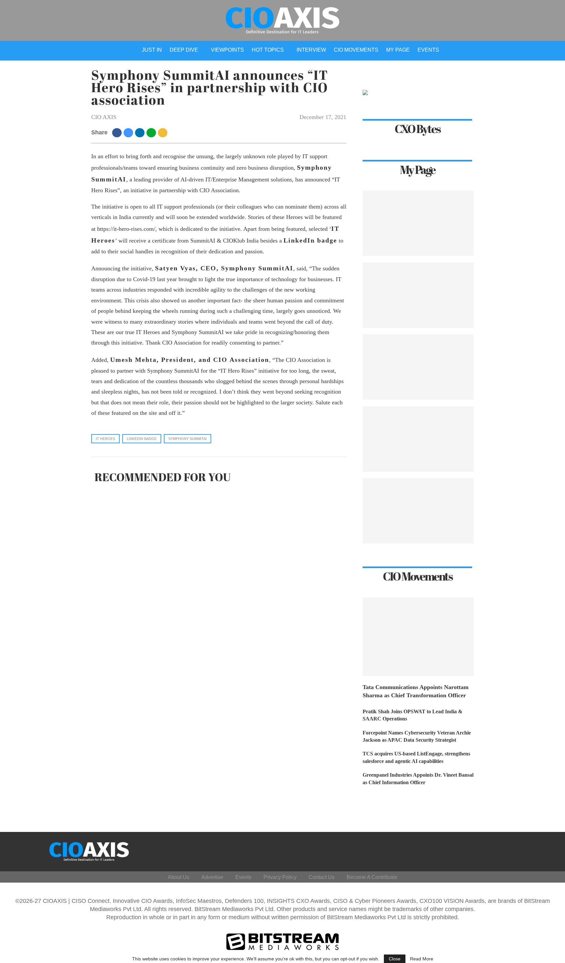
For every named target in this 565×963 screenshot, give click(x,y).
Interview (311, 50)
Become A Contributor (372, 877)
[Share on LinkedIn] (140, 132)
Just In (152, 50)
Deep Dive (184, 50)
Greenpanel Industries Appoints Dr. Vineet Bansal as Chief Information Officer (418, 778)
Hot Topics (268, 50)
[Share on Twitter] (129, 132)
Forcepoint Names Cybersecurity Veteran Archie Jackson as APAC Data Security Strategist (417, 736)
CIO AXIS (103, 117)
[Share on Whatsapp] (152, 132)
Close (395, 958)
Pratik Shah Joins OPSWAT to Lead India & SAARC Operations (412, 715)
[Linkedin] (514, 850)
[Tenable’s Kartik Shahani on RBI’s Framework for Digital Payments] (418, 511)
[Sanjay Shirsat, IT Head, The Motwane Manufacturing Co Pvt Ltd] (418, 295)
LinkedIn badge (142, 439)
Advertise (212, 877)
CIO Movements (356, 50)
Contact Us (321, 877)
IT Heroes (105, 439)
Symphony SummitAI (187, 439)
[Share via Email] (163, 132)
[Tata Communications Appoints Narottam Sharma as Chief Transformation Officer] (418, 637)
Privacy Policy (280, 877)
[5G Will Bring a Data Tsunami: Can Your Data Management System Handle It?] (418, 223)
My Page (398, 50)
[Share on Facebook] (118, 132)
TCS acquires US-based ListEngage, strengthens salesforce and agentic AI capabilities (416, 757)
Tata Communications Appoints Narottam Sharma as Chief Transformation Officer (416, 691)
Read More (421, 958)
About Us (178, 877)
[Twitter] (498, 850)
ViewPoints (227, 50)
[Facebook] (483, 850)
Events (428, 50)
